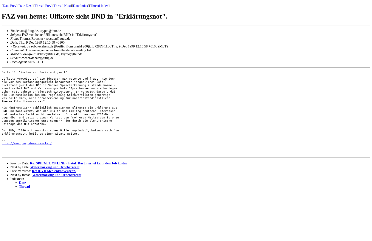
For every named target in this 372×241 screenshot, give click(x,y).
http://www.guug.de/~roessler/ (27, 143)
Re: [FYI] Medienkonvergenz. (54, 171)
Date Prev (9, 6)
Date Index (80, 6)
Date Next (26, 6)
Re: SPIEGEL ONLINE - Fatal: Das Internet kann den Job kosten (78, 163)
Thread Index (99, 6)
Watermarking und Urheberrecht (54, 167)
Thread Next (62, 6)
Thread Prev (43, 6)
